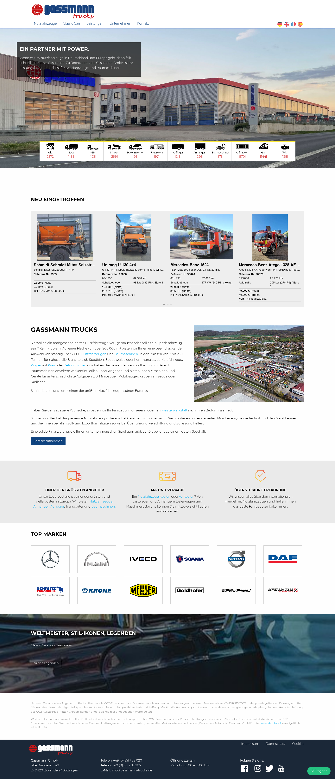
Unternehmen (120, 23)
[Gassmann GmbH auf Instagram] (258, 768)
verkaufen (186, 496)
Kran (52, 365)
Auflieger (57, 506)
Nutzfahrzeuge (45, 23)
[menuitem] (45, 23)
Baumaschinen (126, 354)
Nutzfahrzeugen (94, 354)
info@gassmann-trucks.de (131, 770)
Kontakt (143, 23)
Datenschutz (276, 744)
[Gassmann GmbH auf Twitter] (269, 768)
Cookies (298, 744)
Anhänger (41, 506)
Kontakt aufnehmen (48, 441)
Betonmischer (75, 365)
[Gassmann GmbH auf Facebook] (244, 768)
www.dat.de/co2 (271, 723)
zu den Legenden (46, 663)
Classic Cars (71, 23)
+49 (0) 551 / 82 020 (127, 760)
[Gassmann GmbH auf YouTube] (281, 768)
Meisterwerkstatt (174, 410)
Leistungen (95, 23)
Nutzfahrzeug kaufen (154, 496)
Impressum (250, 744)
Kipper (36, 365)
